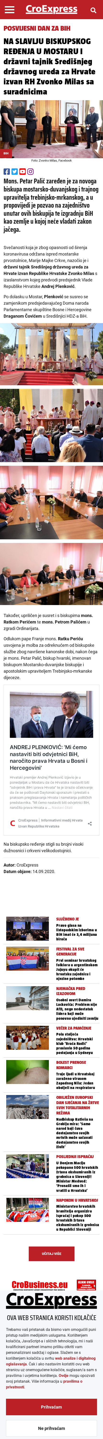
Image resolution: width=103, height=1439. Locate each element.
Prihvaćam (51, 1407)
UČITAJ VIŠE (51, 1254)
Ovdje (64, 1375)
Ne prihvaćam (51, 1428)
